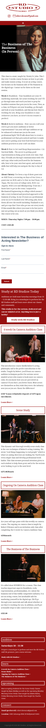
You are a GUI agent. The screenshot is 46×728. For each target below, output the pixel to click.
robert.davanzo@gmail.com (27, 710)
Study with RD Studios (23, 319)
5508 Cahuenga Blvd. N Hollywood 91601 (24, 714)
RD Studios (23, 7)
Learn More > (7, 402)
